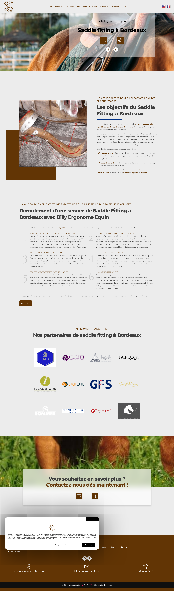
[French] (169, 6)
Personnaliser (76, 545)
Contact (124, 6)
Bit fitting (70, 6)
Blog (110, 585)
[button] (103, 40)
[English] (164, 6)
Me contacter (25, 303)
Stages (94, 6)
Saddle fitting (60, 6)
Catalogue (115, 6)
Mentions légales (100, 585)
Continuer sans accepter (14, 551)
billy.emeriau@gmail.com (87, 571)
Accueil (49, 6)
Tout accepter (89, 545)
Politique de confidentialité (63, 545)
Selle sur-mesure (83, 6)
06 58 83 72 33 (146, 571)
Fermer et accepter (92, 519)
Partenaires (104, 6)
